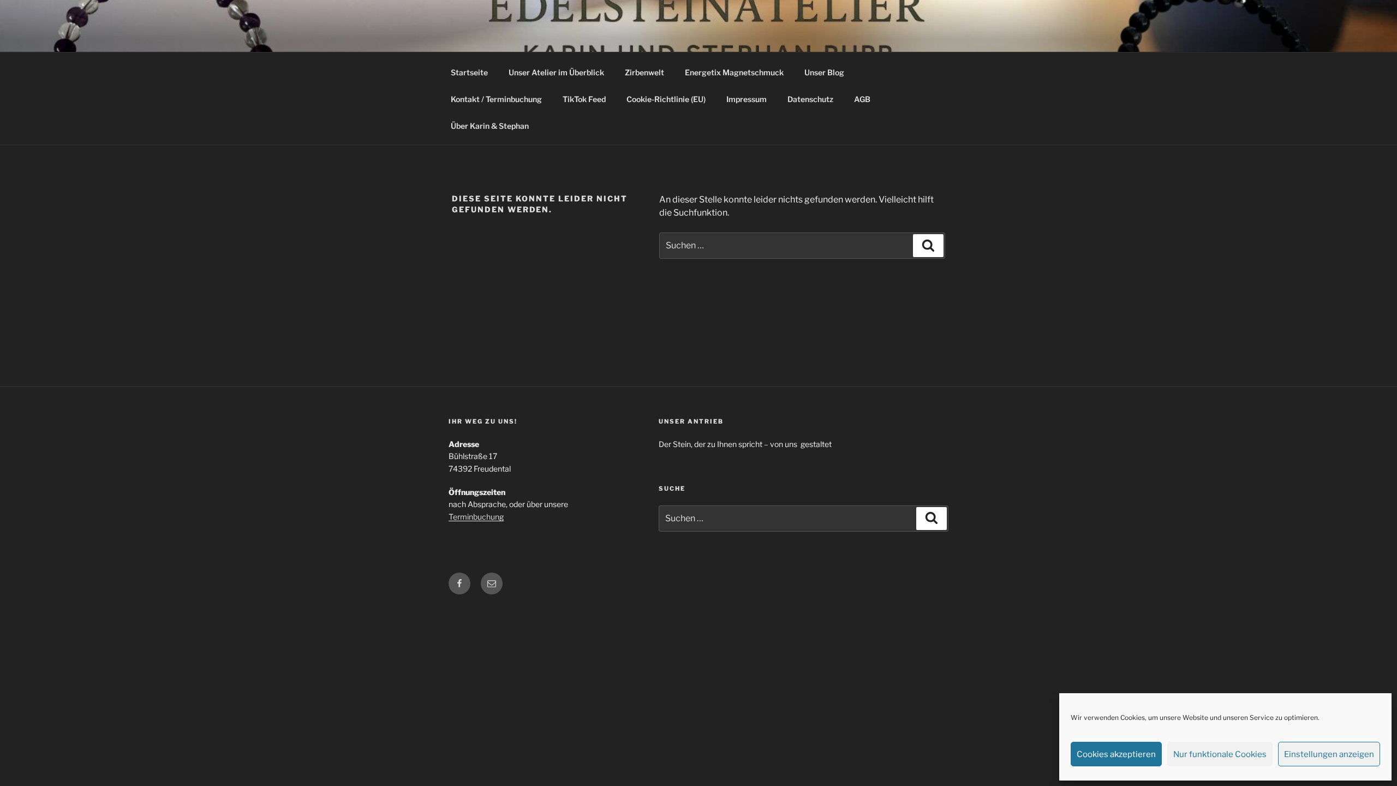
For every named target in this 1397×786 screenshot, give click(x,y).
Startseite (469, 72)
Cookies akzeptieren (1116, 754)
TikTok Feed (584, 99)
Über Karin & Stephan (490, 125)
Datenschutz (810, 99)
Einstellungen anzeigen (1329, 754)
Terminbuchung (476, 516)
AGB (862, 99)
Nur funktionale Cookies (1220, 754)
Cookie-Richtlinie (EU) (666, 99)
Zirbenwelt (644, 72)
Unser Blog (824, 72)
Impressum (746, 99)
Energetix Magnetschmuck (734, 72)
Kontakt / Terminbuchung (496, 99)
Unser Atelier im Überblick (556, 72)
